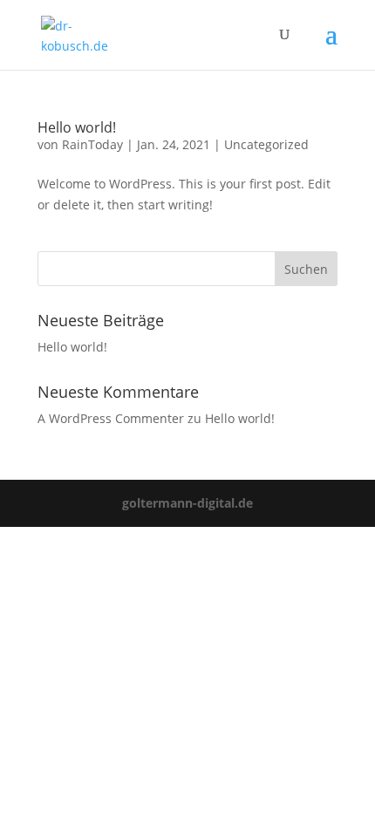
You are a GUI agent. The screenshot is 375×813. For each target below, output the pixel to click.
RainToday (92, 144)
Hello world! (77, 127)
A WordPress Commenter (111, 418)
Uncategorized (266, 144)
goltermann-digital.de (187, 503)
